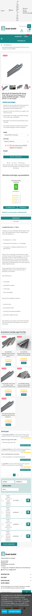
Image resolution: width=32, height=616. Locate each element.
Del (9, 163)
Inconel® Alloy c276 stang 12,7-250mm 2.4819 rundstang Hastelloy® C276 (8, 385)
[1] (12, 195)
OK (26, 592)
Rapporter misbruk (25, 445)
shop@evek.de (12, 569)
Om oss (24, 10)
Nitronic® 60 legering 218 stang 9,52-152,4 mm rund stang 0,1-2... (8, 415)
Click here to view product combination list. (14, 212)
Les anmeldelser (10, 207)
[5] (18, 195)
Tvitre (15, 163)
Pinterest (22, 163)
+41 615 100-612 (26, 567)
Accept (4, 611)
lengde (5, 132)
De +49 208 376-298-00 (17, 6)
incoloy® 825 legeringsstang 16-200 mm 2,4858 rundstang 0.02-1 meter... (8, 354)
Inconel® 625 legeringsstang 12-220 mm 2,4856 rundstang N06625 (23, 353)
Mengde (5, 151)
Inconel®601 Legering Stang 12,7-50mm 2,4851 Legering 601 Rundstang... (23, 385)
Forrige (11, 475)
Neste (21, 475)
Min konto (25, 8)
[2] (14, 195)
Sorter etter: (7, 486)
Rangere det (23, 207)
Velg (5, 489)
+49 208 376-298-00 (14, 567)
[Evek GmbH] (8, 28)
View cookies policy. (7, 607)
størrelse (6, 139)
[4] (16, 195)
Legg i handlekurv (28, 500)
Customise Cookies (14, 611)
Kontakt (25, 11)
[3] (15, 195)
